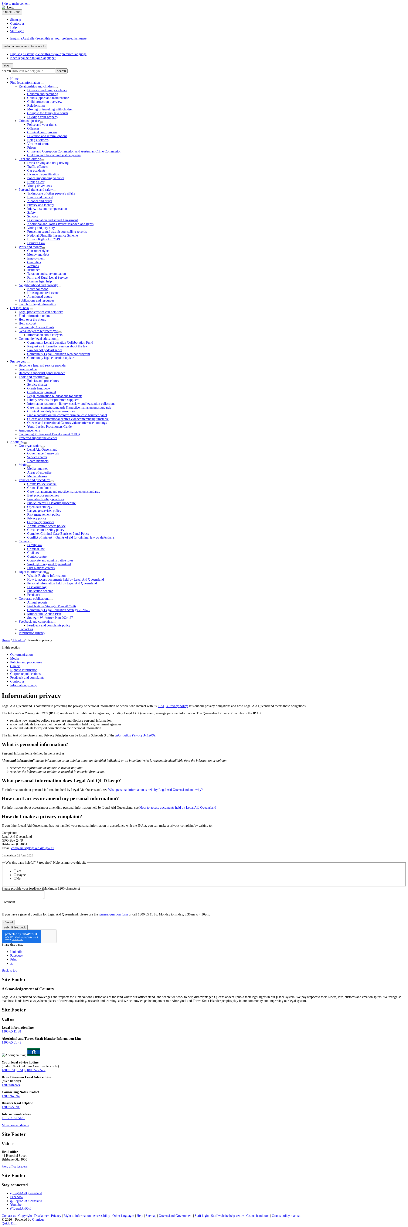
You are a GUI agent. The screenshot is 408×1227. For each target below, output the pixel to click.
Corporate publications (34, 598)
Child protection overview (44, 101)
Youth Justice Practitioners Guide (49, 426)
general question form (113, 914)
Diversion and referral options (47, 136)
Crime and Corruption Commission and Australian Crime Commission (74, 151)
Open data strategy (39, 507)
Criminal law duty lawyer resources (51, 411)
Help (140, 1215)
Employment (35, 258)
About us (16, 442)
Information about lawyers (44, 335)
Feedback (33, 595)
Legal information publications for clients (54, 396)
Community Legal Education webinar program (58, 354)
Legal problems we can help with (41, 312)
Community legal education (37, 338)
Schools (32, 216)
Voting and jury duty (41, 228)
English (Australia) (48, 38)
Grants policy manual (41, 392)
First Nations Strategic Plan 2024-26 (51, 606)
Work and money (30, 247)
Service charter (37, 384)
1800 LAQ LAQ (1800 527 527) (24, 1070)
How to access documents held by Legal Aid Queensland (65, 579)
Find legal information (25, 82)
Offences (33, 128)
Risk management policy (43, 514)
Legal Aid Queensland (42, 449)
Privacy (56, 1215)
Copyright (25, 1215)
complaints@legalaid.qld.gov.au (32, 848)
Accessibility (101, 1215)
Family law (34, 545)
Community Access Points (36, 327)
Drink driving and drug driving (48, 163)
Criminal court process (42, 132)
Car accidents (36, 170)
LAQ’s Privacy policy (173, 706)
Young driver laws (39, 186)
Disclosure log (37, 587)
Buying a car (35, 182)
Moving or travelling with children (50, 109)
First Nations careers (41, 568)
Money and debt (38, 254)
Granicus (38, 1219)
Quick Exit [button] (9, 1223)
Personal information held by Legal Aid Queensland (62, 583)
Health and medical (40, 197)
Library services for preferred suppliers (53, 400)
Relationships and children (36, 86)
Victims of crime (38, 143)
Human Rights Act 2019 (43, 239)
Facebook (16, 1197)
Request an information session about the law (57, 346)
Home (6, 640)
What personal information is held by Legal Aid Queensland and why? (155, 789)
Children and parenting (42, 94)
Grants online (28, 369)
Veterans (33, 266)
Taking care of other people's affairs (51, 193)
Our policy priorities (40, 522)
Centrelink (34, 262)
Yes (18, 871)
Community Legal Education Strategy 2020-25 (58, 610)
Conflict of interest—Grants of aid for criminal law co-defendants (71, 537)
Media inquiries (37, 468)
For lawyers (18, 361)
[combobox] (24, 46)
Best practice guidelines (43, 495)
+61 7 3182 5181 (13, 1118)
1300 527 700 (11, 1107)
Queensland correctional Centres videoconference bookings (67, 423)
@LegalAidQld (20, 1208)
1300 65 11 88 (11, 1031)
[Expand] (42, 83)
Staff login (202, 1215)
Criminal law (36, 549)
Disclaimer (41, 1215)
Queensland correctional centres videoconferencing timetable (68, 419)
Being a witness (37, 140)
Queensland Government (175, 1215)
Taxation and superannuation (46, 273)
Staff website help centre (227, 1215)
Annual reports (37, 602)
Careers (24, 541)
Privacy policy (37, 518)
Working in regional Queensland (49, 564)
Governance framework (43, 453)
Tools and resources (32, 377)
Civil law (33, 552)
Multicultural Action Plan (44, 614)
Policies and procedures (43, 380)
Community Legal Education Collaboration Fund (60, 342)
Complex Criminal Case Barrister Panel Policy (58, 533)
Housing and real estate (42, 293)
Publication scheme (40, 591)
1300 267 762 (11, 1096)
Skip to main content (15, 3)
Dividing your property (42, 117)
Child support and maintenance (48, 98)
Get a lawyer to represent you (38, 331)
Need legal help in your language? (33, 58)
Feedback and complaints (36, 621)
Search (6, 71)
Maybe (21, 875)
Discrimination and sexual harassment (52, 220)
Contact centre (37, 556)
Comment (8, 902)
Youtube (15, 1204)
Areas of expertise (39, 472)
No (18, 878)
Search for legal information (37, 304)
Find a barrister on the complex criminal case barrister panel (67, 415)
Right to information (32, 572)
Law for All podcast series (44, 350)
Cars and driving (30, 159)
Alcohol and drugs (39, 201)
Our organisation (30, 445)
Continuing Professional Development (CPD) (49, 434)
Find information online (34, 315)
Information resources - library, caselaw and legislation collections (71, 403)
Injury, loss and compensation (47, 208)
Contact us (26, 629)
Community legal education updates (51, 358)
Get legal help (19, 308)
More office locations (14, 1166)
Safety (31, 212)
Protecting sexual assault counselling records (57, 231)
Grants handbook (38, 388)
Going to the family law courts (47, 113)
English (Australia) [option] (48, 54)
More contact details (15, 1125)
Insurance (33, 270)
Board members (37, 461)
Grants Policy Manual (42, 484)
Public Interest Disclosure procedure (51, 503)
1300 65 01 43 (11, 1042)
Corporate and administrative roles (50, 560)
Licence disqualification (43, 174)
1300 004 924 (11, 1085)
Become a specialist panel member (42, 373)
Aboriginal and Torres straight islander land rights (60, 224)
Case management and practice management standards (63, 491)
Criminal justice (29, 121)
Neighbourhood (37, 289)
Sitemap (151, 1215)
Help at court (27, 323)
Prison (31, 147)
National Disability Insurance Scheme (52, 235)
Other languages (123, 1215)
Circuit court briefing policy (45, 530)
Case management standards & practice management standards (69, 407)
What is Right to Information (46, 575)
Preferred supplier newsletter (38, 438)
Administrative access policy (46, 526)
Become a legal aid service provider (43, 365)
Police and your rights (42, 124)
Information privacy (32, 633)
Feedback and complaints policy (48, 625)
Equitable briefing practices (45, 499)
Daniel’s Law (36, 243)
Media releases (37, 476)
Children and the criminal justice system (54, 155)
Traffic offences (37, 166)
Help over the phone (32, 319)
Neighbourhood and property (38, 285)
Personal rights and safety (36, 189)
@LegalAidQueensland (26, 1193)
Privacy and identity (40, 205)
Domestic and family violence (47, 90)
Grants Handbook (39, 487)
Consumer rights (38, 250)
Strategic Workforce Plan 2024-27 (50, 617)
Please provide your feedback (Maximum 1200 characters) (41, 888)
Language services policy (44, 510)
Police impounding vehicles (45, 178)
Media (23, 465)
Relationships (36, 105)
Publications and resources (36, 300)
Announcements (30, 430)
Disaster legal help (39, 281)
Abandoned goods (39, 296)
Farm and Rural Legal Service (47, 277)
